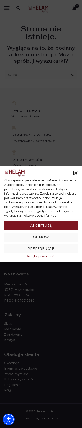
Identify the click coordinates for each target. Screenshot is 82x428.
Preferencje (41, 249)
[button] (76, 173)
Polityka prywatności (41, 256)
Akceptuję (41, 226)
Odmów (41, 237)
